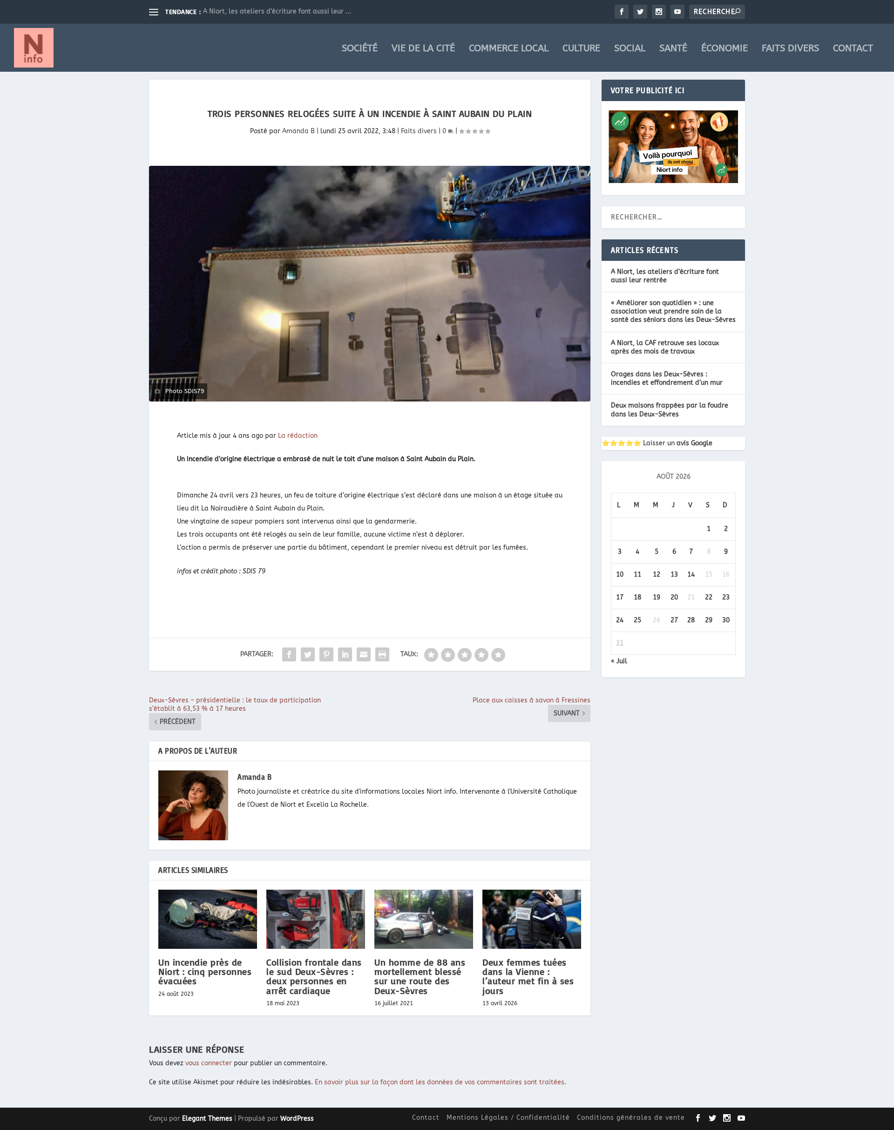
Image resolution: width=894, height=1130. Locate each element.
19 (656, 597)
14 (691, 575)
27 (674, 620)
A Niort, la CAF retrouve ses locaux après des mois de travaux (665, 347)
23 (726, 597)
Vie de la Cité (423, 49)
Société (360, 49)
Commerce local (509, 49)
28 (691, 620)
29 (708, 620)
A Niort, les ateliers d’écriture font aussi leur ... (277, 11)
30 (726, 620)
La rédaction (298, 436)
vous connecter (208, 1063)
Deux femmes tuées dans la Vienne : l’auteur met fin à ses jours (528, 976)
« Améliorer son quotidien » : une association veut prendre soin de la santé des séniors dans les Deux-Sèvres (673, 311)
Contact (853, 49)
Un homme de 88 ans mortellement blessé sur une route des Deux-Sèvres (419, 976)
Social (629, 49)
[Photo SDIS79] (369, 284)
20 (674, 597)
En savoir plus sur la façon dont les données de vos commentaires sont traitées (439, 1082)
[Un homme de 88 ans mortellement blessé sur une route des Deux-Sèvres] (423, 919)
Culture (581, 49)
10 (619, 575)
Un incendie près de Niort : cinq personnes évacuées (204, 971)
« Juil (619, 661)
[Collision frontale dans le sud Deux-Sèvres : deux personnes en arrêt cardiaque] (315, 919)
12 (656, 575)
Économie (724, 49)
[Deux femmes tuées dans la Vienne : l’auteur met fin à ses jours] (531, 919)
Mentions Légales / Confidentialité (508, 1118)
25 (637, 620)
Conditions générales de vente (631, 1118)
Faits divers (790, 49)
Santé (673, 49)
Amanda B (298, 131)
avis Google (694, 443)
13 (674, 575)
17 (619, 597)
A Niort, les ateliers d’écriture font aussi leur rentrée (665, 276)
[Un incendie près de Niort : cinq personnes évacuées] (207, 919)
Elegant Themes (207, 1119)
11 (637, 575)
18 (637, 597)
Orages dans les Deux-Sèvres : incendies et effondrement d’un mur (667, 378)
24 (619, 620)
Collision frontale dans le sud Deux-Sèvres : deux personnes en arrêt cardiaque (314, 976)
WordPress (297, 1119)
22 (708, 597)
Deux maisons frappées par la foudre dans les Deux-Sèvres (669, 410)
